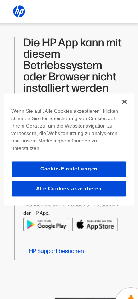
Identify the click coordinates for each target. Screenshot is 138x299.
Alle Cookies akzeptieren (69, 188)
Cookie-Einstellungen (69, 168)
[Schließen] (124, 101)
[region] (69, 149)
